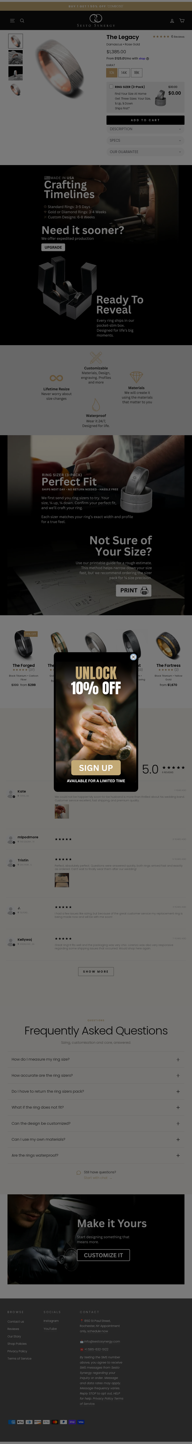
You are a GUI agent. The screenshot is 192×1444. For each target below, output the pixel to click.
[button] (96, 722)
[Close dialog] (133, 657)
